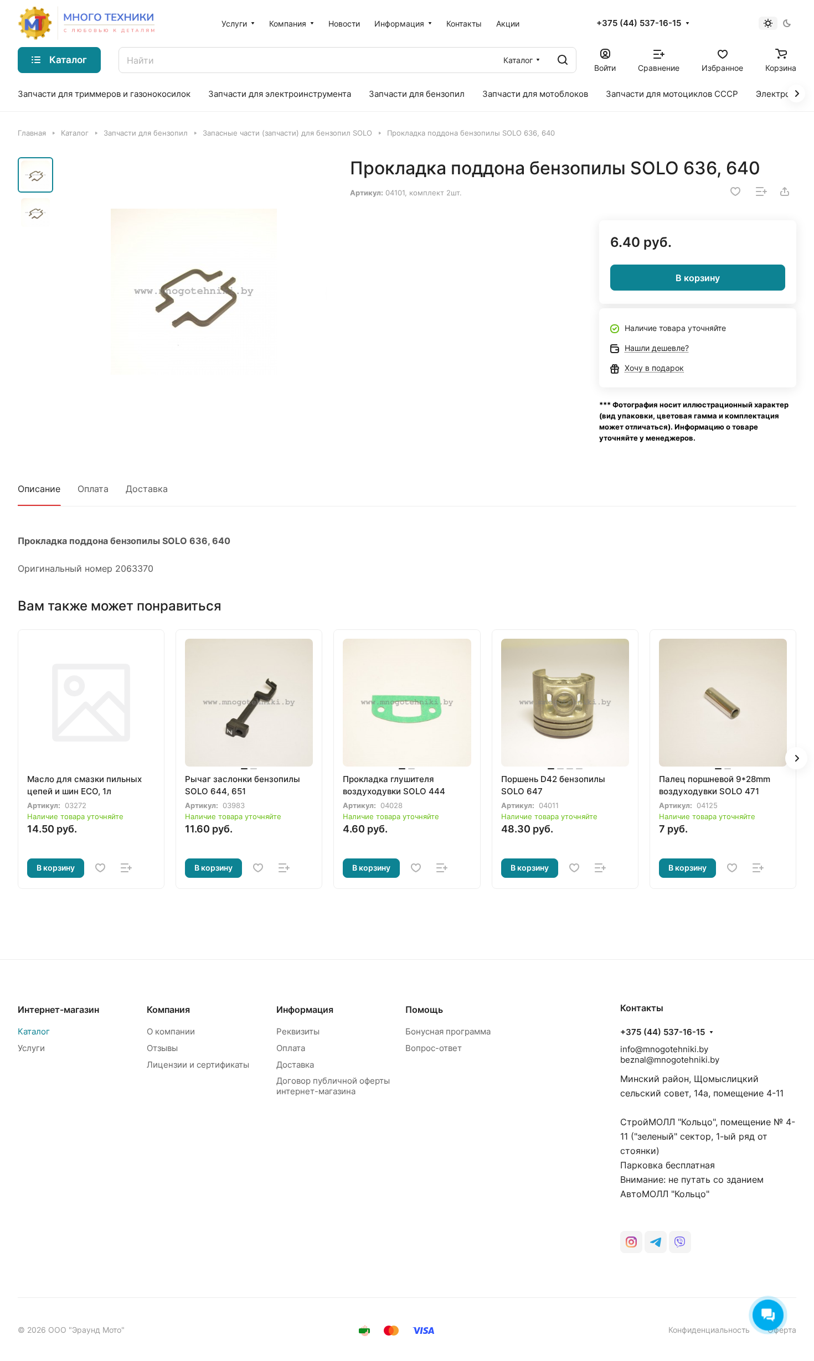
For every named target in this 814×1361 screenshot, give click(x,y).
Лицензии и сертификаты (198, 1064)
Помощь (424, 1009)
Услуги (31, 1048)
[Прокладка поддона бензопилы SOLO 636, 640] (193, 292)
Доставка (147, 488)
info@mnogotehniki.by (664, 1049)
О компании (171, 1031)
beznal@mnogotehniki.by (669, 1059)
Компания (168, 1009)
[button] (796, 758)
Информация (304, 1009)
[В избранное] (735, 191)
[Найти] (562, 60)
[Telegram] (656, 1242)
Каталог (34, 1031)
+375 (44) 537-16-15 (638, 23)
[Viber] (680, 1242)
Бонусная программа (448, 1031)
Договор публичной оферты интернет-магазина (333, 1085)
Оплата (93, 488)
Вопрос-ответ (433, 1048)
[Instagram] (631, 1242)
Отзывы (162, 1048)
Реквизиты (298, 1031)
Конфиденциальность (709, 1329)
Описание (39, 488)
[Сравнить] (761, 191)
